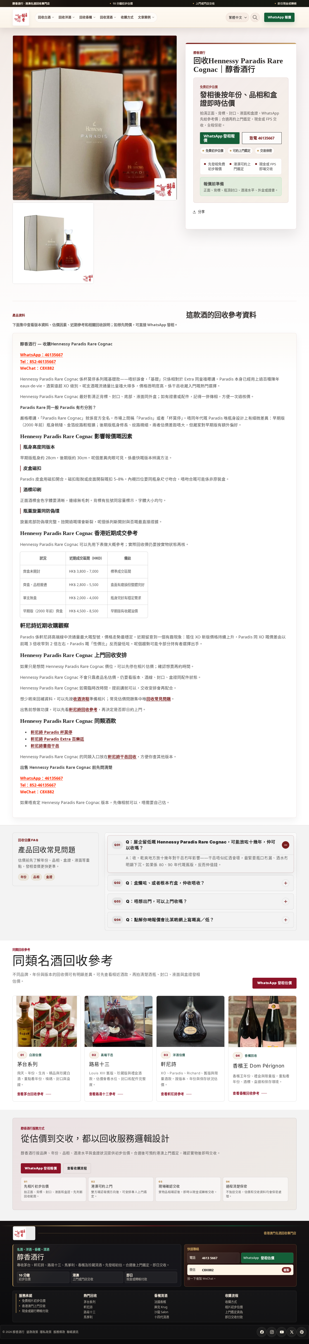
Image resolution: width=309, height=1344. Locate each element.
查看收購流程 (77, 1168)
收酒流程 (81, 698)
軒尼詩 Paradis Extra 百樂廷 (57, 739)
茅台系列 (89, 1302)
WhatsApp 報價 (279, 17)
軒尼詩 (88, 1307)
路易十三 (89, 1312)
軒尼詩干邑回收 (122, 756)
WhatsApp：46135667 (41, 354)
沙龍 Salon (161, 1312)
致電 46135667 (262, 138)
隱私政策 (46, 1332)
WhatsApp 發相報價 (219, 138)
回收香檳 (85, 17)
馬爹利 (88, 1317)
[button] (255, 17)
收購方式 (127, 17)
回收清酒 (106, 17)
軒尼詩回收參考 (83, 709)
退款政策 (32, 1332)
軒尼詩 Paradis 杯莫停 (51, 732)
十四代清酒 (161, 1317)
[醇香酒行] (24, 1233)
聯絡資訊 (72, 1332)
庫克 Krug (160, 1307)
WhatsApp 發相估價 (274, 983)
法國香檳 (160, 1302)
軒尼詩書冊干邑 (45, 745)
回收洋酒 (65, 17)
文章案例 (144, 17)
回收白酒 (44, 17)
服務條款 (59, 1332)
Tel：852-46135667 (38, 361)
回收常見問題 (158, 698)
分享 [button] (201, 211)
